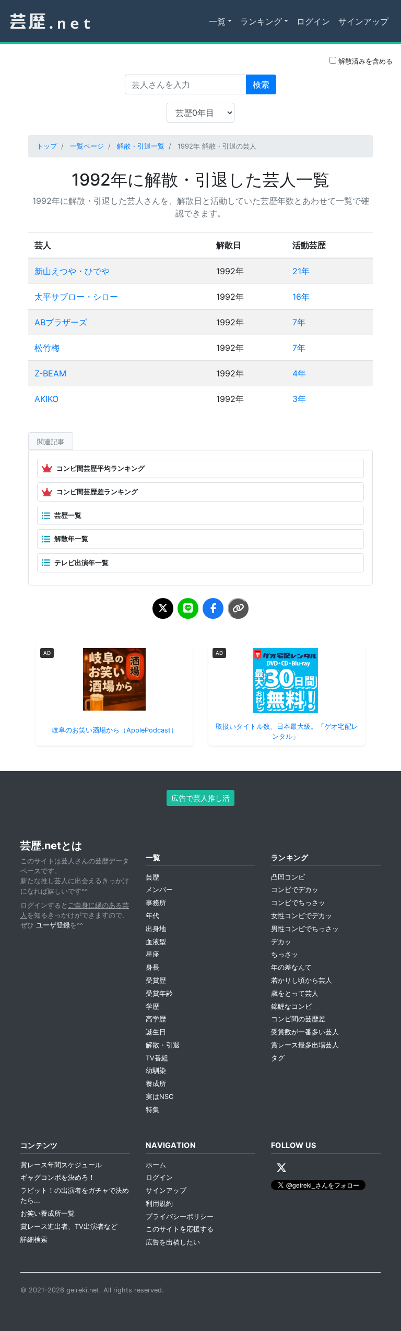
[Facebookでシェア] (213, 608)
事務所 (156, 903)
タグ (278, 1058)
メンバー (159, 890)
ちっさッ (284, 954)
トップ (47, 146)
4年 (299, 373)
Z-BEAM (50, 373)
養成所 (156, 1084)
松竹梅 (47, 348)
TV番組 (157, 1058)
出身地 (156, 929)
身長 (152, 967)
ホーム (156, 1165)
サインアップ (363, 21)
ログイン (313, 21)
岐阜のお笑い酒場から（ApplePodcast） (115, 730)
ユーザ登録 (53, 925)
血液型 (156, 942)
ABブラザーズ (60, 322)
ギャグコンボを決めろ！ (57, 1177)
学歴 (152, 1006)
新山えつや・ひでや (72, 271)
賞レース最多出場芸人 (305, 1045)
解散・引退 (163, 1045)
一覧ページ (87, 146)
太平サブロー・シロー (76, 296)
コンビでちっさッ (298, 903)
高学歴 (156, 1019)
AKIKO (46, 399)
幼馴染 (156, 1070)
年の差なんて (291, 967)
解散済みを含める (364, 61)
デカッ (281, 942)
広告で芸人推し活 (200, 797)
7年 (298, 322)
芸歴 (152, 877)
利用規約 (159, 1203)
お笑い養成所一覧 (47, 1213)
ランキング (261, 21)
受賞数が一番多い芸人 (305, 1032)
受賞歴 (156, 980)
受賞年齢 (159, 993)
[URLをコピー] (238, 608)
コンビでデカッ (295, 890)
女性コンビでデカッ (301, 916)
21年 (301, 271)
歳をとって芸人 (295, 993)
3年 (299, 399)
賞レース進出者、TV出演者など (68, 1226)
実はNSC (159, 1097)
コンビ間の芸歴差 (298, 1019)
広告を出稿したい (173, 1242)
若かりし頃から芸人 (301, 980)
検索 (261, 84)
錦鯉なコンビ (291, 1006)
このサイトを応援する (180, 1229)
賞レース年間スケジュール (61, 1165)
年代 (152, 916)
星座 (152, 954)
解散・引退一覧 (140, 146)
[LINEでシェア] (188, 608)
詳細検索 (34, 1239)
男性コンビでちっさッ (305, 929)
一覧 (217, 21)
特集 (152, 1110)
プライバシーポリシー (180, 1216)
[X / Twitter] (281, 1168)
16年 (301, 296)
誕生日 (156, 1032)
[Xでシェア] (162, 608)
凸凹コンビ (288, 877)
